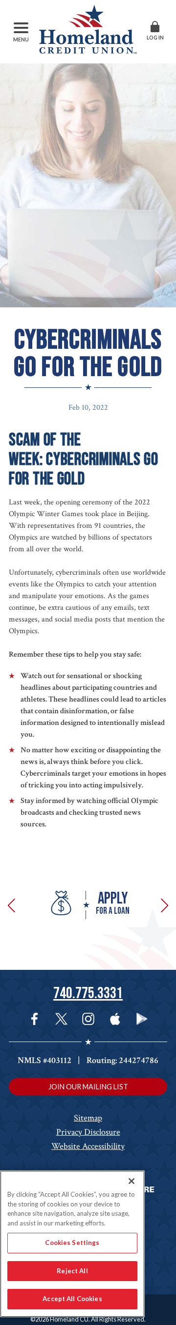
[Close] (131, 1181)
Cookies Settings (72, 1242)
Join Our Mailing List (88, 1087)
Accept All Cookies (72, 1299)
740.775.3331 (88, 993)
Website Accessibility (88, 1146)
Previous (13, 905)
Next (163, 905)
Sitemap (88, 1118)
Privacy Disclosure (88, 1132)
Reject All (72, 1271)
